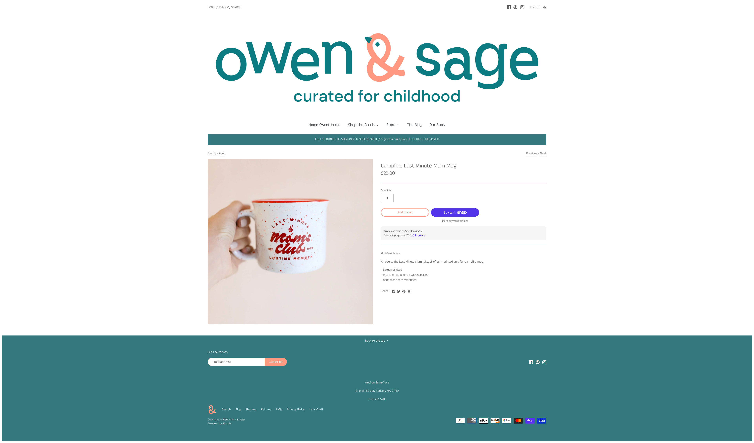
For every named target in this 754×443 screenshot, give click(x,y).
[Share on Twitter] (398, 291)
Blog (238, 409)
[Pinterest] (515, 7)
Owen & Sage (237, 420)
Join (221, 7)
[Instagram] (522, 7)
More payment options (455, 221)
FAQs (279, 409)
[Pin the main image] (403, 291)
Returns (266, 409)
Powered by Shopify (220, 424)
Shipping (251, 409)
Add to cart (405, 212)
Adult (222, 153)
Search (226, 409)
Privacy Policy (296, 409)
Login (212, 7)
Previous (531, 153)
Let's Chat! (316, 409)
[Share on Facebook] (393, 291)
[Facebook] (509, 7)
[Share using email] (409, 291)
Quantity (386, 190)
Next (543, 153)
